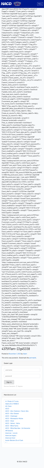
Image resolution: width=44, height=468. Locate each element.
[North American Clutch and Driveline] (7, 4)
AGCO (7, 408)
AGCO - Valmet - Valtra (12, 423)
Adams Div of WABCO (12, 404)
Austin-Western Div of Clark (14, 440)
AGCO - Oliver (9, 421)
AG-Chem (8, 406)
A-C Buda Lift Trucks (12, 401)
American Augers (10, 435)
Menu (40, 4)
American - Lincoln (11, 433)
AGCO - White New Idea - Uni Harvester (17, 428)
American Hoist (10, 438)
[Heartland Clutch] (17, 4)
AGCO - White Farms (11, 426)
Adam (25, 354)
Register (20, 386)
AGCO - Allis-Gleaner (12, 413)
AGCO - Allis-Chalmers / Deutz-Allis (17, 411)
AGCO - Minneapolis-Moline (14, 418)
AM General (9, 430)
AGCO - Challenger (11, 416)
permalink (32, 358)
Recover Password (9, 386)
